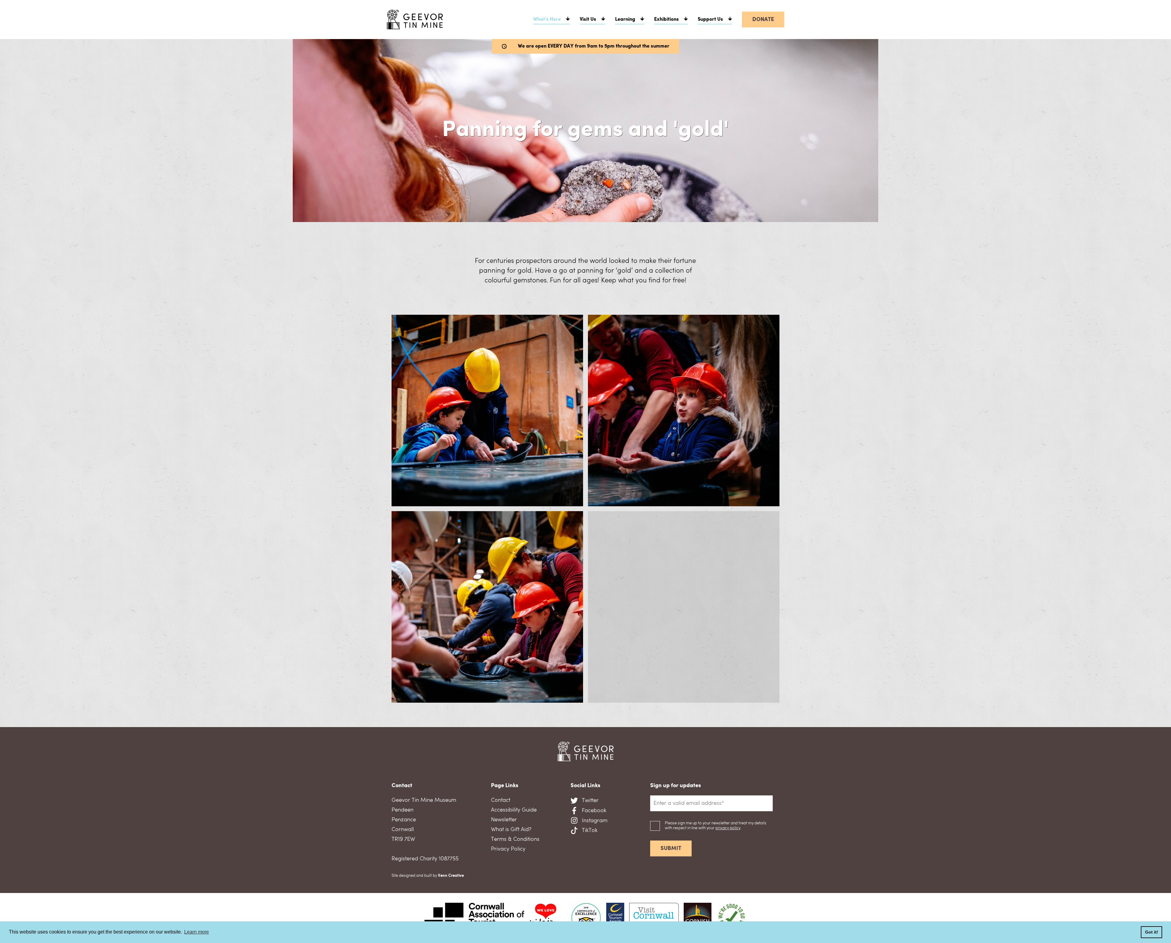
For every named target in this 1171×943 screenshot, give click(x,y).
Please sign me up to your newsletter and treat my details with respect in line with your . (715, 825)
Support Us (710, 19)
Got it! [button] (1151, 932)
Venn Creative (451, 876)
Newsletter (504, 820)
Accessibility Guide (514, 810)
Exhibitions (666, 19)
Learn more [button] (196, 931)
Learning (625, 19)
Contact (500, 800)
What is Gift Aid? (511, 829)
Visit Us (588, 19)
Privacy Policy (508, 849)
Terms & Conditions (515, 839)
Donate (763, 19)
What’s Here (547, 19)
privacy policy (727, 828)
